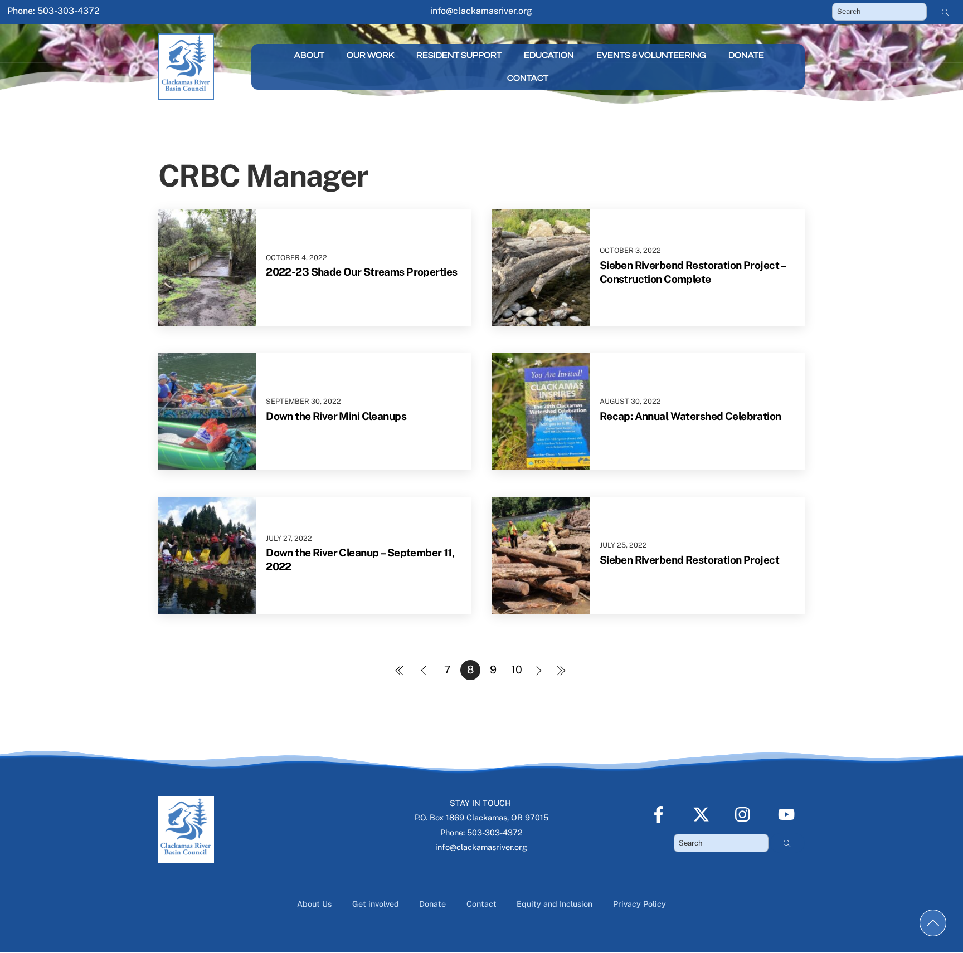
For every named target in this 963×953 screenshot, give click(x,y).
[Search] (945, 12)
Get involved (375, 903)
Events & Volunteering (651, 55)
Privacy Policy (639, 903)
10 (516, 669)
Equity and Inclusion (554, 903)
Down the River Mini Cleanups (336, 416)
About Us (314, 903)
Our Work (370, 55)
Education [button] (549, 55)
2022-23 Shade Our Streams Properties (361, 272)
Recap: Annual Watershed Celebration (690, 416)
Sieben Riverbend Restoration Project (689, 560)
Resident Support (459, 55)
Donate (746, 55)
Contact (527, 78)
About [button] (309, 55)
